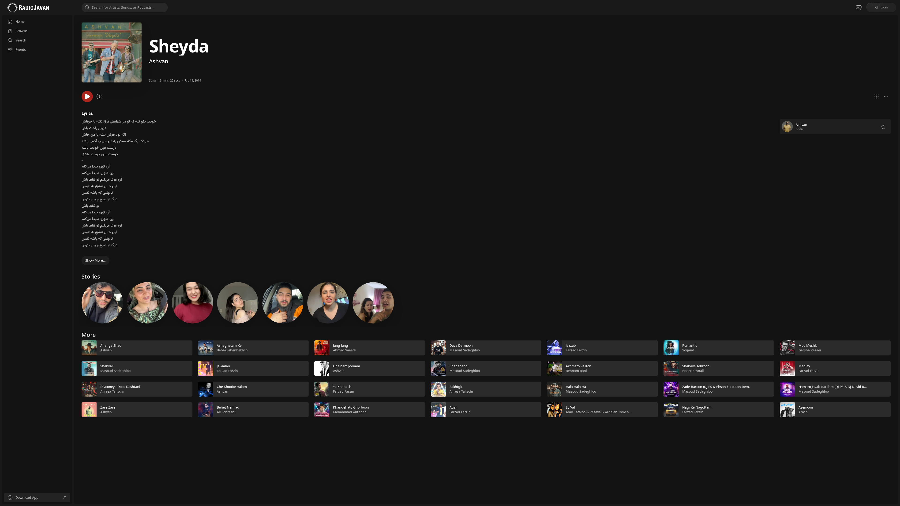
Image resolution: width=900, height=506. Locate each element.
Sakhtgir (456, 386)
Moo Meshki (808, 345)
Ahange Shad (110, 345)
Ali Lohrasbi (226, 412)
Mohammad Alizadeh (350, 412)
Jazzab (571, 345)
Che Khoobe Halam (232, 386)
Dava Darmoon (461, 345)
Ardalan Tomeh (617, 412)
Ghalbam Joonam (346, 366)
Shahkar (106, 366)
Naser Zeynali (693, 370)
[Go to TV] (858, 7)
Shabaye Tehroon (695, 366)
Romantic (689, 345)
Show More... (95, 260)
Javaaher (223, 366)
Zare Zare (107, 407)
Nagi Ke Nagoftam (696, 407)
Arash (803, 412)
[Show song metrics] (876, 96)
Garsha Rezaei (810, 350)
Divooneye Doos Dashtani (120, 386)
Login (884, 7)
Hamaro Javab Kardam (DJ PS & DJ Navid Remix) (836, 386)
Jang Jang (340, 345)
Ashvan (158, 61)
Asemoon (806, 407)
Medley (804, 366)
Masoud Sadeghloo (115, 370)
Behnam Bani (576, 370)
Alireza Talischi (112, 391)
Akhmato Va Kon (578, 366)
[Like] (186, 348)
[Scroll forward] (895, 378)
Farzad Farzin (227, 370)
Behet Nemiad (228, 407)
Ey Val (570, 407)
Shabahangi (459, 366)
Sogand (688, 350)
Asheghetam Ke (229, 345)
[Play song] (87, 96)
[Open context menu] (886, 96)
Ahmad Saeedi (344, 350)
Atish (454, 407)
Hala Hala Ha (576, 386)
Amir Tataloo (575, 412)
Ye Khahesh (342, 386)
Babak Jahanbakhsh (232, 350)
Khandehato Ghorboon (351, 407)
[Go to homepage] (28, 7)
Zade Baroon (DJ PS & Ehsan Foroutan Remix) (717, 386)
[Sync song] (99, 96)
